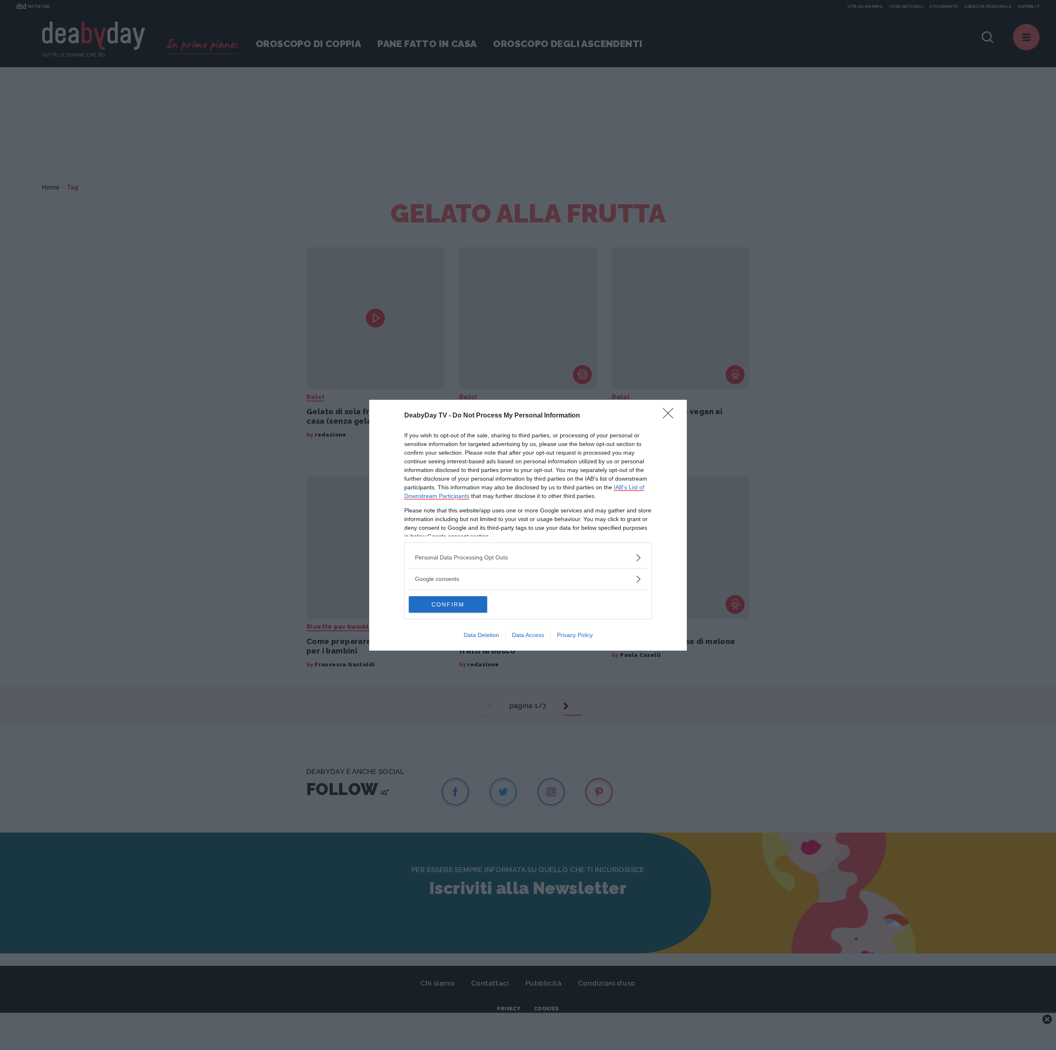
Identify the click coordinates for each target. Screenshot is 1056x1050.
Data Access (528, 635)
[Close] (671, 416)
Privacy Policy (575, 635)
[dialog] (528, 525)
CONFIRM (447, 604)
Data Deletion (481, 635)
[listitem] (528, 557)
